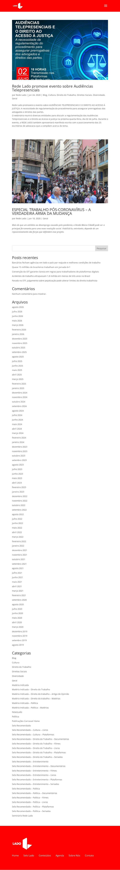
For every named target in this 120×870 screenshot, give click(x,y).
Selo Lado (28, 855)
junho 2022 (17, 523)
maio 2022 (17, 527)
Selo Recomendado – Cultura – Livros (30, 730)
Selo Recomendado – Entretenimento (30, 761)
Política (15, 716)
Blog (45, 95)
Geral (14, 98)
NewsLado (17, 712)
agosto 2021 (18, 568)
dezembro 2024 (19, 392)
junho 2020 (17, 613)
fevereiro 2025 (19, 383)
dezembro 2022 (19, 496)
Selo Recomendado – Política (26, 788)
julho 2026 (17, 311)
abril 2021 (17, 586)
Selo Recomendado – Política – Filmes (30, 797)
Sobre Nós (74, 855)
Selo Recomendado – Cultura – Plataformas (33, 734)
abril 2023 (17, 482)
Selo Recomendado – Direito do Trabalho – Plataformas (39, 752)
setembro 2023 (19, 460)
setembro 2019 (19, 640)
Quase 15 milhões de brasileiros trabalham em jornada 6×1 (41, 267)
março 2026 (17, 325)
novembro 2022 (19, 500)
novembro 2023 (19, 451)
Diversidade (99, 95)
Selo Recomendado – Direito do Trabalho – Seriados (37, 757)
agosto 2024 (18, 410)
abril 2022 (17, 532)
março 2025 (17, 379)
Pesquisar (101, 248)
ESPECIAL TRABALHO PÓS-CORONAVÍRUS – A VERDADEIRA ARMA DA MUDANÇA (51, 211)
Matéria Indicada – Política (25, 703)
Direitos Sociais (84, 95)
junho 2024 (17, 419)
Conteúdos (45, 855)
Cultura (52, 95)
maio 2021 (17, 581)
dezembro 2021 (19, 550)
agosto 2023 (18, 464)
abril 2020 (17, 622)
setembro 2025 (19, 352)
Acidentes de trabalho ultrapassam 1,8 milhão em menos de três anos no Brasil (51, 276)
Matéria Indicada (20, 685)
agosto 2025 (18, 356)
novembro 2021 (19, 554)
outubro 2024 (18, 401)
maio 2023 (17, 478)
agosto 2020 (18, 604)
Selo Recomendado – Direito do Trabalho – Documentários (40, 739)
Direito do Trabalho (66, 95)
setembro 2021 (19, 563)
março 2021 (17, 590)
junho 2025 (17, 365)
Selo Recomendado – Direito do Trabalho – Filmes (36, 743)
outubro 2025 (18, 347)
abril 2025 (17, 374)
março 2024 (17, 433)
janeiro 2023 (18, 491)
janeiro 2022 (18, 545)
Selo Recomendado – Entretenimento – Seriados (35, 784)
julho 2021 (17, 572)
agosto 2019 (18, 644)
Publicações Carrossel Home (26, 721)
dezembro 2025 (19, 338)
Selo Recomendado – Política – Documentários (34, 793)
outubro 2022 (18, 505)
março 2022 (17, 536)
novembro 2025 (19, 343)
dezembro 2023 (19, 446)
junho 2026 (17, 316)
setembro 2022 (19, 509)
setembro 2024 (19, 406)
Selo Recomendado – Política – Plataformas (33, 806)
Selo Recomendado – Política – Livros (30, 802)
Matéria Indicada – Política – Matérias (30, 707)
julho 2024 (17, 415)
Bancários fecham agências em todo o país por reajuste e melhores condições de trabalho (56, 262)
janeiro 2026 (18, 334)
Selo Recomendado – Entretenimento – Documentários (38, 766)
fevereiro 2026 (19, 329)
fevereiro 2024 (19, 437)
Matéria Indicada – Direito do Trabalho (31, 689)
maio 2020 (17, 617)
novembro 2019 (19, 635)
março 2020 (17, 626)
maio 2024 (17, 424)
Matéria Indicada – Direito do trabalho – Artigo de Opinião (40, 694)
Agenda (60, 855)
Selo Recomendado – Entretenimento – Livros (34, 775)
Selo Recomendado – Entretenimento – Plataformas (37, 779)
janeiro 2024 (18, 442)
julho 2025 (17, 361)
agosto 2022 (18, 514)
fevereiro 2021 (19, 595)
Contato (89, 855)
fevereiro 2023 (19, 487)
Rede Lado (21, 95)
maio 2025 (17, 370)
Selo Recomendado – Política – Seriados (31, 811)
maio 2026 (17, 320)
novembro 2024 (19, 397)
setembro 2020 (19, 599)
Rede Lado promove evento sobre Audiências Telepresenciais (52, 88)
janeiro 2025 (18, 388)
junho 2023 (17, 473)
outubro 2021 (18, 559)
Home (15, 855)
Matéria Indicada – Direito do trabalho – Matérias (36, 698)
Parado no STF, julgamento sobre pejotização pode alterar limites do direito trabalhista (54, 280)
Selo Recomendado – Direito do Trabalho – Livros (36, 748)
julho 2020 (17, 608)
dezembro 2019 (19, 631)
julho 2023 (17, 469)
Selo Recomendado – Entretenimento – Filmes (34, 770)
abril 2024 (17, 428)
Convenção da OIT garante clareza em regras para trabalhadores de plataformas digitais (55, 271)
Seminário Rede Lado (22, 815)
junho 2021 (17, 577)
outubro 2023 (18, 455)
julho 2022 (17, 518)
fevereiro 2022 (19, 541)
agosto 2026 (18, 307)
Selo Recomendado (21, 725)
